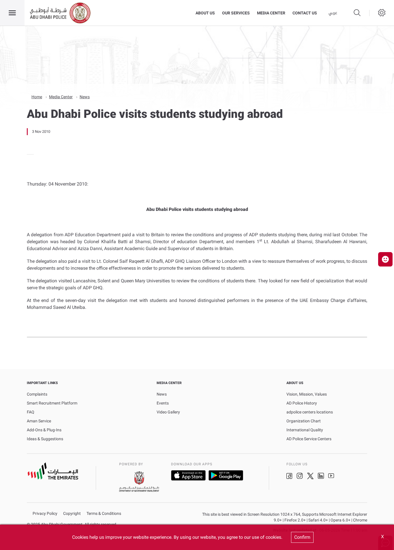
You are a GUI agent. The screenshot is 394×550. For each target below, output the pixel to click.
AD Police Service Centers (308, 438)
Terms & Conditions (104, 513)
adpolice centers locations (309, 412)
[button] (385, 259)
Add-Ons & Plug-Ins (44, 430)
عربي (333, 13)
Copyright (72, 513)
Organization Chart (303, 421)
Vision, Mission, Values (306, 394)
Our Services (236, 13)
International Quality (304, 430)
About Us (205, 13)
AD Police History (301, 403)
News (85, 96)
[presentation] (28, 154)
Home (36, 96)
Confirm (302, 537)
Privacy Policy (45, 513)
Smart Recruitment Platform (52, 403)
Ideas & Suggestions (45, 438)
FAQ (30, 412)
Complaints (37, 394)
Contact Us (304, 13)
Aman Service (39, 421)
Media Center (271, 13)
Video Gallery (168, 412)
